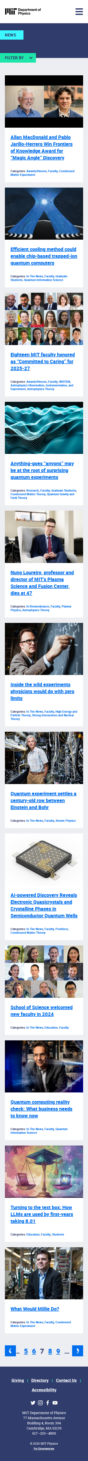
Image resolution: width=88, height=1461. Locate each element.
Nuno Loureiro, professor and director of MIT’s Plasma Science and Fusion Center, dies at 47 (42, 583)
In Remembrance (37, 606)
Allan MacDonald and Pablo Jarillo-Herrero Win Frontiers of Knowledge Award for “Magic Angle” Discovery (42, 147)
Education (51, 1027)
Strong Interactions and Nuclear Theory (42, 717)
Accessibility (44, 1390)
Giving (17, 1380)
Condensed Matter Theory (28, 494)
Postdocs (61, 929)
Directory (40, 1380)
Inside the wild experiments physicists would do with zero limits (42, 691)
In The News (34, 276)
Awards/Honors (36, 171)
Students (58, 1234)
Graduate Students (63, 490)
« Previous (10, 1350)
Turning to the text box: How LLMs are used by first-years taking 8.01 (42, 1214)
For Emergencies (44, 1449)
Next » (77, 1350)
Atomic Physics (65, 821)
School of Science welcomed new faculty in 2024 (42, 1011)
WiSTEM (64, 382)
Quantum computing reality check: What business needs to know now (41, 1109)
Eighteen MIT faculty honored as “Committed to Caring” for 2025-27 (43, 361)
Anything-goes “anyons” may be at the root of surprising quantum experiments (42, 470)
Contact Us (66, 1380)
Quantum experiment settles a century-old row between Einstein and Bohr (44, 800)
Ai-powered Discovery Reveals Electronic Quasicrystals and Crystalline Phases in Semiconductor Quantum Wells (44, 905)
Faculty (53, 171)
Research (32, 490)
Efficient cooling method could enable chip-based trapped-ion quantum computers (44, 256)
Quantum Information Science (43, 280)
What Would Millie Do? (35, 1309)
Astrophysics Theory (40, 389)
